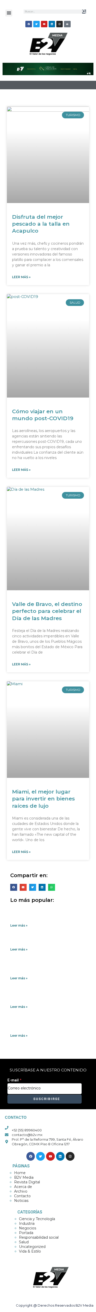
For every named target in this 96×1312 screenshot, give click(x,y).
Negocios (27, 1228)
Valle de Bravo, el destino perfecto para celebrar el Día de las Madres (47, 611)
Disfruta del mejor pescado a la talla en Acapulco (41, 224)
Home (20, 1172)
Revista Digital (27, 1182)
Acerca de (23, 1186)
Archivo (20, 1191)
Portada (26, 1232)
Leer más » (21, 277)
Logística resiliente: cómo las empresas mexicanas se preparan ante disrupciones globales (47, 1025)
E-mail (14, 1080)
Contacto (22, 1196)
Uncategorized (32, 1246)
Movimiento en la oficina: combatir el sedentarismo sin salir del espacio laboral (44, 968)
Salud (24, 1242)
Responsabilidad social (39, 1237)
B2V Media (24, 1177)
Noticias (21, 1200)
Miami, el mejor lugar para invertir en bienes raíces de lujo (43, 798)
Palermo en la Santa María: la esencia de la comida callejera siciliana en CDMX (47, 941)
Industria (27, 1223)
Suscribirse (46, 1099)
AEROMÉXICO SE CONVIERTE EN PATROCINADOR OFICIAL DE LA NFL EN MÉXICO (44, 915)
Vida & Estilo (30, 1251)
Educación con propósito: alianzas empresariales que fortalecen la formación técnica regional (42, 996)
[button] (8, 13)
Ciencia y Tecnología (37, 1219)
